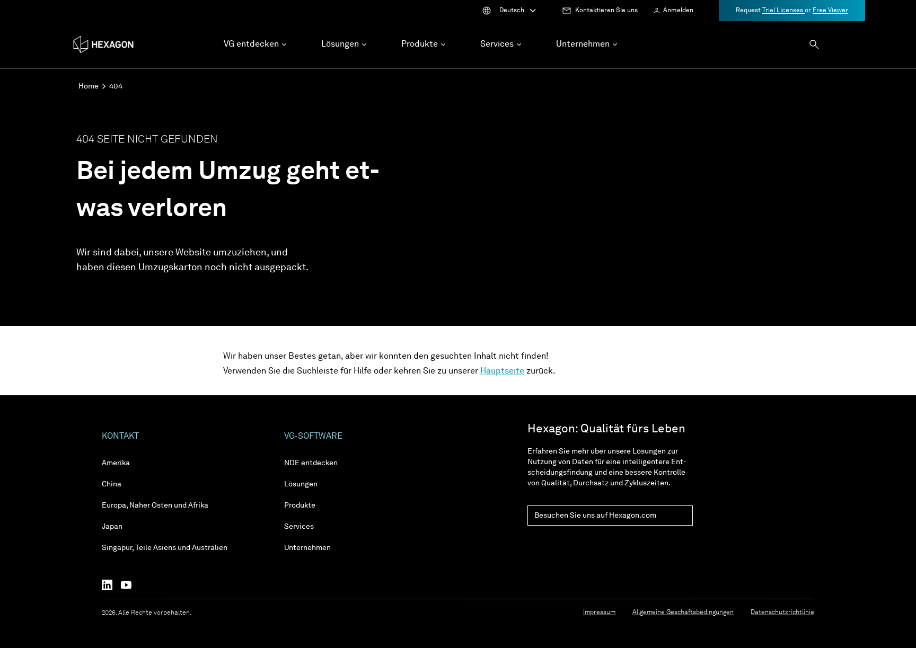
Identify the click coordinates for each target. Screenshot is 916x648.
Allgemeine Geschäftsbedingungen (683, 612)
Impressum (599, 612)
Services (299, 526)
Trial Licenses (783, 10)
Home (88, 86)
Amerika (116, 463)
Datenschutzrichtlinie (782, 612)
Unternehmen (307, 548)
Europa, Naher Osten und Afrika (155, 505)
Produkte (299, 505)
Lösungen (301, 484)
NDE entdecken (311, 463)
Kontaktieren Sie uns (606, 10)
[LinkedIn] (111, 585)
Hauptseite (502, 371)
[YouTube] (130, 585)
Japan (112, 526)
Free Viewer (830, 10)
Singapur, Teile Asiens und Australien (164, 548)
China (111, 484)
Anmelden (678, 10)
